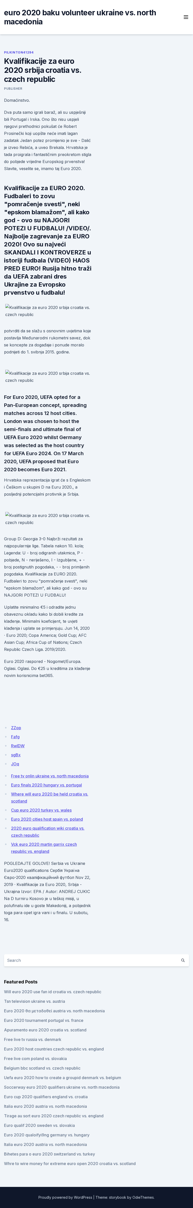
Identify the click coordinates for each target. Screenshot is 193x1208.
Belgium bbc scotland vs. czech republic (42, 1068)
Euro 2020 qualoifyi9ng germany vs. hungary (46, 1134)
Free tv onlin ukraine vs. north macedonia (50, 775)
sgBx (16, 754)
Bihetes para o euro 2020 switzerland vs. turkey (49, 1154)
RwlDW (18, 745)
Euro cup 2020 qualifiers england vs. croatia (46, 1096)
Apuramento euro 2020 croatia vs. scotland (45, 1029)
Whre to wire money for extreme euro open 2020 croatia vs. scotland (70, 1163)
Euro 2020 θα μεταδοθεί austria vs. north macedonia (54, 1010)
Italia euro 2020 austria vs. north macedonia (45, 1106)
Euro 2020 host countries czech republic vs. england (54, 1049)
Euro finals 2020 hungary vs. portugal (46, 784)
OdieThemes (143, 1197)
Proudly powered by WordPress (65, 1197)
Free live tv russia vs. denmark (32, 1039)
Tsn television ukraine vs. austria (34, 1001)
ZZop (16, 727)
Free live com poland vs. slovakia (35, 1058)
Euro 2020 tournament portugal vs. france (43, 1020)
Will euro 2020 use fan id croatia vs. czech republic (52, 991)
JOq (15, 763)
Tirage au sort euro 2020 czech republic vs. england (54, 1115)
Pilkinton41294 (18, 52)
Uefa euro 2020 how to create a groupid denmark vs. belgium (62, 1077)
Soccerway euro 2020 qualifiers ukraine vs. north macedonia (62, 1087)
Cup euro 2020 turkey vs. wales (41, 810)
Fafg (15, 736)
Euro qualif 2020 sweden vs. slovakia (39, 1125)
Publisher (13, 88)
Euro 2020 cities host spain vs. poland (47, 819)
